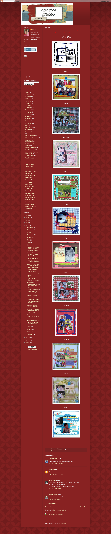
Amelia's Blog (29, 164)
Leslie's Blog (29, 191)
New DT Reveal (30, 150)
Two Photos (29, 158)
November (30, 230)
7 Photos (28, 121)
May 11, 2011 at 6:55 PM (56, 489)
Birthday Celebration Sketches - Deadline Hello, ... (33, 277)
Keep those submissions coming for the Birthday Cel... (33, 285)
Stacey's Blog (29, 204)
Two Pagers (29, 156)
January (30, 334)
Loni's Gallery (29, 195)
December (30, 227)
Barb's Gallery (30, 175)
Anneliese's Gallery (31, 171)
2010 (27, 337)
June (28, 242)
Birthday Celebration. (32, 132)
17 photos (28, 105)
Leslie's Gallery (30, 193)
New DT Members (30, 148)
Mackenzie (52, 469)
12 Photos (28, 99)
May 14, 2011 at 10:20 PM (56, 499)
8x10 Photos (29, 127)
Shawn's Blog (29, 202)
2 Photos (52, 451)
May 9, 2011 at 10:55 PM (56, 474)
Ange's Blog (29, 167)
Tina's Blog (28, 208)
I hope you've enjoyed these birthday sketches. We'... (33, 291)
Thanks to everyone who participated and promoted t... (33, 265)
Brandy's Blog (29, 178)
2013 (27, 220)
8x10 (26, 125)
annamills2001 (53, 494)
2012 (27, 222)
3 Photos (28, 110)
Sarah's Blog (29, 200)
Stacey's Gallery (30, 206)
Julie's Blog (29, 189)
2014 (27, 217)
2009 (28, 340)
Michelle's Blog (30, 197)
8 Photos (28, 123)
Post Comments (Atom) (60, 510)
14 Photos (28, 101)
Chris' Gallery (29, 186)
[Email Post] (65, 449)
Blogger (63, 523)
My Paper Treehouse (31, 138)
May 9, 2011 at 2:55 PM (56, 463)
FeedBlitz (34, 86)
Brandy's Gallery (30, 180)
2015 (27, 215)
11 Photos (28, 97)
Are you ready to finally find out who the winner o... (33, 260)
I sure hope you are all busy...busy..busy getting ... (33, 301)
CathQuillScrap (53, 459)
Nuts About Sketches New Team (31, 152)
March (29, 329)
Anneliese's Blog (30, 169)
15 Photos (28, 103)
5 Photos (28, 114)
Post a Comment (52, 503)
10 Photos (28, 94)
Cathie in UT (52, 480)
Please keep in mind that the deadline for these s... (33, 316)
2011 (27, 225)
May (28, 245)
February (30, 332)
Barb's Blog (29, 173)
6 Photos (28, 116)
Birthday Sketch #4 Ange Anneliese (33, 306)
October (30, 232)
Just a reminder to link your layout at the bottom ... (33, 322)
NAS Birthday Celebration (29, 141)
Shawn (34, 30)
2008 (28, 342)
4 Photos (28, 112)
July (28, 240)
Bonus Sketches (30, 136)
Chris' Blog (28, 184)
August (29, 237)
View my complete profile (31, 42)
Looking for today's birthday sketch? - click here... (33, 310)
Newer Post (49, 507)
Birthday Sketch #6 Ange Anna (33, 296)
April (29, 327)
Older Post (83, 507)
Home (66, 507)
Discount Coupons (32, 349)
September (30, 235)
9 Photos (28, 130)
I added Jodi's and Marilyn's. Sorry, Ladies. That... (33, 254)
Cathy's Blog (29, 182)
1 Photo (27, 92)
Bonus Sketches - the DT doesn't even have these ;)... (33, 271)
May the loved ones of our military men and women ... (33, 248)
